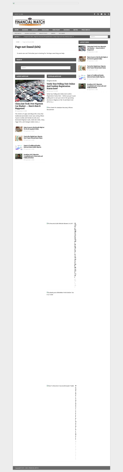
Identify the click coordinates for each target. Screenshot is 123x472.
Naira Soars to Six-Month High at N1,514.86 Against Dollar (34, 128)
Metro (75, 30)
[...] (38, 122)
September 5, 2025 (22, 111)
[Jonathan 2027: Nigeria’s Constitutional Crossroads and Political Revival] (18, 156)
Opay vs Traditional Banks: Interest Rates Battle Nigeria (32, 146)
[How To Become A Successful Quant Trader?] (60, 386)
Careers (53, 33)
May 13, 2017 (75, 284)
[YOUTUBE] (101, 14)
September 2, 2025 (29, 160)
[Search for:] (99, 36)
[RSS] (108, 14)
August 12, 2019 (75, 451)
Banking (25, 30)
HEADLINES (45, 30)
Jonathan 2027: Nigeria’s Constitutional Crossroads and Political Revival (33, 156)
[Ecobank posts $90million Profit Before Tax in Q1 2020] (61, 294)
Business (67, 30)
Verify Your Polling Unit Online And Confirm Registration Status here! (61, 86)
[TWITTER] (98, 14)
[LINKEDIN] (105, 14)
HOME (16, 30)
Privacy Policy (43, 33)
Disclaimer (62, 33)
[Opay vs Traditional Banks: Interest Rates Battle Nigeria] (18, 147)
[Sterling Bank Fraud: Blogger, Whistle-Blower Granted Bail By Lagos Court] (60, 224)
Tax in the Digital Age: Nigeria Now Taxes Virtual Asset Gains (33, 137)
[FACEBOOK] (94, 14)
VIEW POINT (56, 30)
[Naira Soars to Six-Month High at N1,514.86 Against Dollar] (18, 129)
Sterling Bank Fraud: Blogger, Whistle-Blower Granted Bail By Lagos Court (75, 250)
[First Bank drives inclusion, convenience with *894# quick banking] (61, 109)
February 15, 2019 (53, 91)
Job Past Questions (30, 33)
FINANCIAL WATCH (34, 468)
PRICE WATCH (86, 30)
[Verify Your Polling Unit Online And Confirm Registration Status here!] (61, 81)
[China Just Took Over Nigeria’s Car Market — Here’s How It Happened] (30, 91)
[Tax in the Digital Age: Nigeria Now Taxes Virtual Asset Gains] (18, 138)
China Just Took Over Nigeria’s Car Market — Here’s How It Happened (29, 106)
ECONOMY (35, 30)
